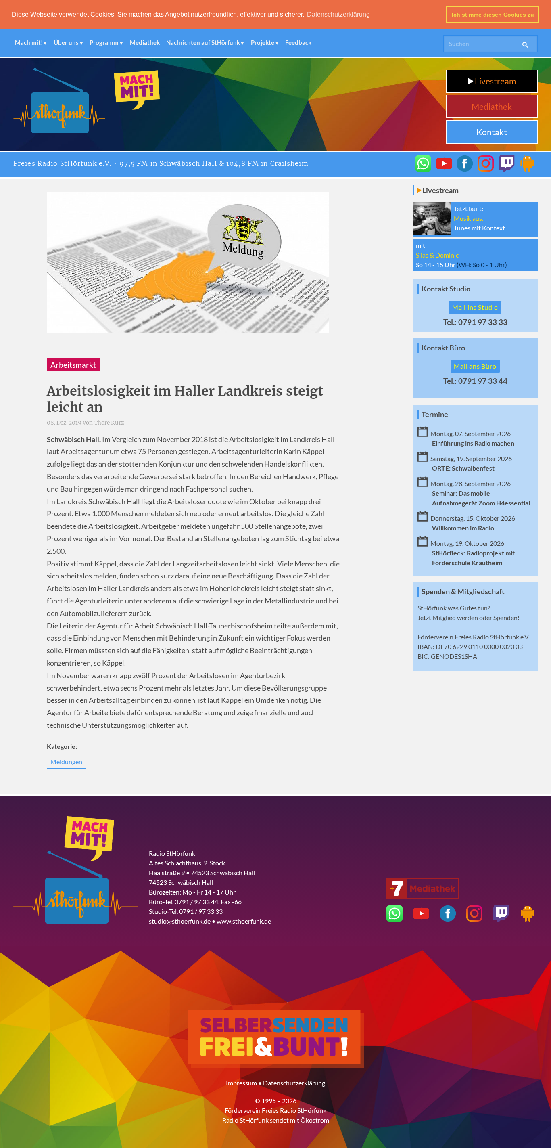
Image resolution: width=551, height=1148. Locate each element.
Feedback (298, 42)
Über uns (66, 42)
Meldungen (66, 761)
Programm (104, 42)
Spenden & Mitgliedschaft (463, 591)
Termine (435, 414)
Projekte (262, 42)
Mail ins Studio (475, 307)
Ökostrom (315, 1120)
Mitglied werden (455, 617)
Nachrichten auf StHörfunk (203, 42)
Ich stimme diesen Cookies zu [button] (493, 14)
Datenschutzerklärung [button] (338, 14)
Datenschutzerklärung (294, 1083)
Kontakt (491, 132)
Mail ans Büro (475, 366)
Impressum (241, 1083)
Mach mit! (29, 42)
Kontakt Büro (443, 348)
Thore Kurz (109, 422)
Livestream (494, 81)
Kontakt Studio (446, 289)
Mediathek (145, 42)
